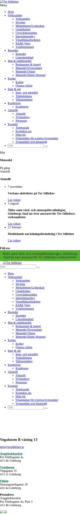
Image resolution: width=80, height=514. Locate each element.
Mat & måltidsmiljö (19, 61)
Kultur (12, 78)
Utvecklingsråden (26, 33)
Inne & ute (14, 89)
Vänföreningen (25, 47)
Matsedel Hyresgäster (29, 68)
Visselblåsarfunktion (28, 40)
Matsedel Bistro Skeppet (30, 75)
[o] (46, 146)
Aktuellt (13, 110)
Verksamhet (15, 15)
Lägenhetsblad (24, 57)
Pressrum (21, 120)
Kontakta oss (23, 131)
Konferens (14, 103)
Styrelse (20, 22)
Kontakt (13, 124)
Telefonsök (22, 127)
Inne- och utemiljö (27, 92)
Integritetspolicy (25, 36)
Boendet (13, 50)
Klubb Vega (23, 43)
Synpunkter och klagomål (31, 141)
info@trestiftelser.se (12, 447)
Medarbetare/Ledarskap (30, 26)
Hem (11, 11)
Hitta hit (20, 134)
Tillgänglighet (24, 99)
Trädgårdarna (24, 96)
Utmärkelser (23, 29)
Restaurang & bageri (28, 64)
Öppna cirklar (24, 85)
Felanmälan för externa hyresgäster (37, 138)
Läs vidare (14, 200)
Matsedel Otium (25, 71)
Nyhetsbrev (23, 117)
